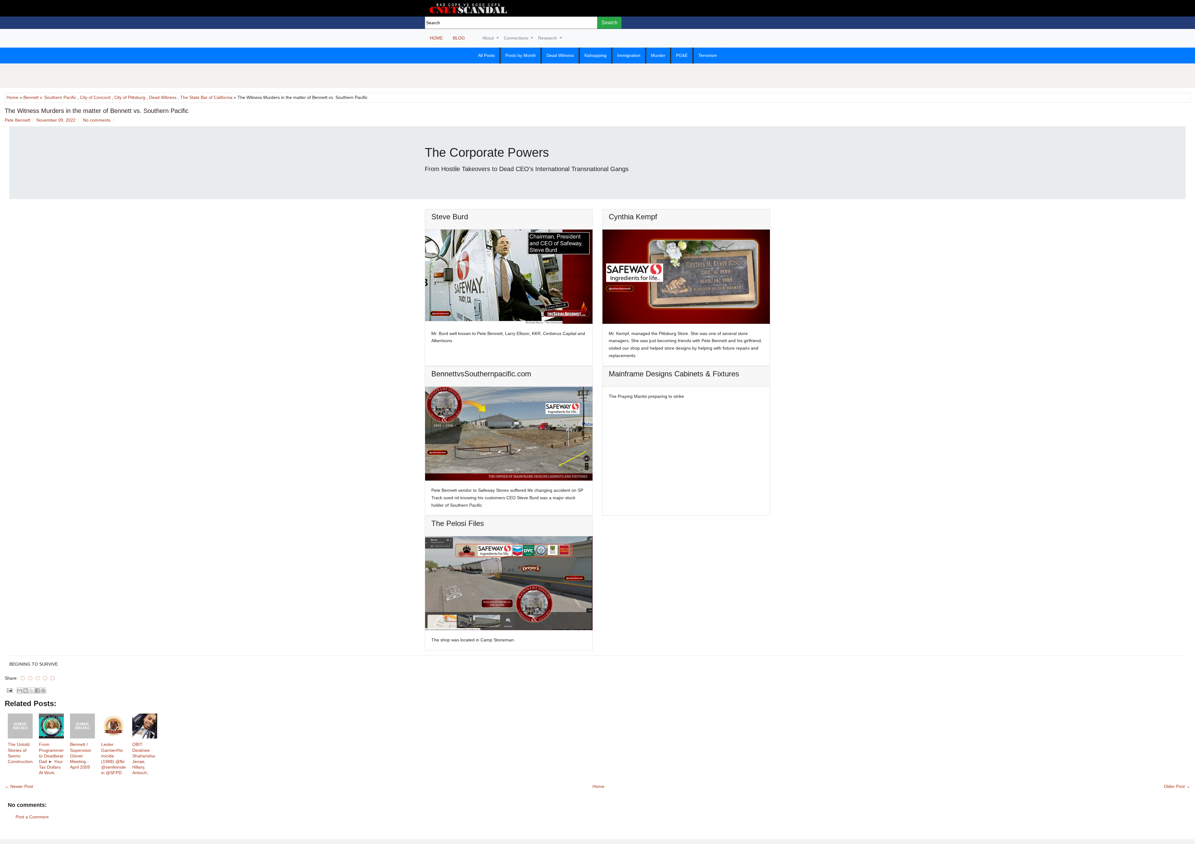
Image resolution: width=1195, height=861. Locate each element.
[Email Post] (9, 689)
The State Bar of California (206, 97)
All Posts (486, 55)
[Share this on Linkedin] (52, 678)
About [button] (488, 37)
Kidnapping (595, 55)
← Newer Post (19, 786)
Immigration (628, 55)
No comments (96, 120)
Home (12, 97)
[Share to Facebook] (37, 690)
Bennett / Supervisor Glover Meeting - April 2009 (80, 756)
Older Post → (1177, 786)
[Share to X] (31, 690)
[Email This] (19, 690)
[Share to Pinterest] (43, 690)
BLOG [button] (459, 37)
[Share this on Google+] (37, 678)
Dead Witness (560, 55)
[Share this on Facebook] (22, 678)
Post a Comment (32, 816)
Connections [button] (517, 37)
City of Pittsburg (129, 97)
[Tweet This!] (30, 678)
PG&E (682, 55)
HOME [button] (436, 37)
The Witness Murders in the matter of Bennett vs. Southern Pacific (97, 110)
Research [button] (548, 37)
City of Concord (95, 97)
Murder (658, 55)
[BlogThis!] (25, 690)
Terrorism (707, 55)
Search (609, 22)
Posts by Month (520, 55)
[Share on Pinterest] (45, 678)
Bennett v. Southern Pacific (49, 97)
